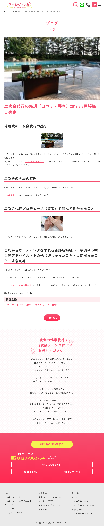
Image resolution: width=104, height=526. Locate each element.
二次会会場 (9, 195)
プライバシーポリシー (82, 513)
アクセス (76, 497)
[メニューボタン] (99, 4)
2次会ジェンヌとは (14, 497)
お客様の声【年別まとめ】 (50, 505)
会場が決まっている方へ (49, 497)
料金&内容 (10, 508)
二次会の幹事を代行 (34, 161)
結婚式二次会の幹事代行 (21, 285)
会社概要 (76, 493)
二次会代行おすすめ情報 (83, 505)
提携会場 (42, 493)
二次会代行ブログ (80, 501)
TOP (7, 493)
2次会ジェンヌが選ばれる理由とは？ (18, 503)
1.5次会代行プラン (13, 512)
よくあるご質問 (45, 501)
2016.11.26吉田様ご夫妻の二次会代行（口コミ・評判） (32, 304)
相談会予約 (77, 509)
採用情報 (42, 509)
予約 (94, 4)
